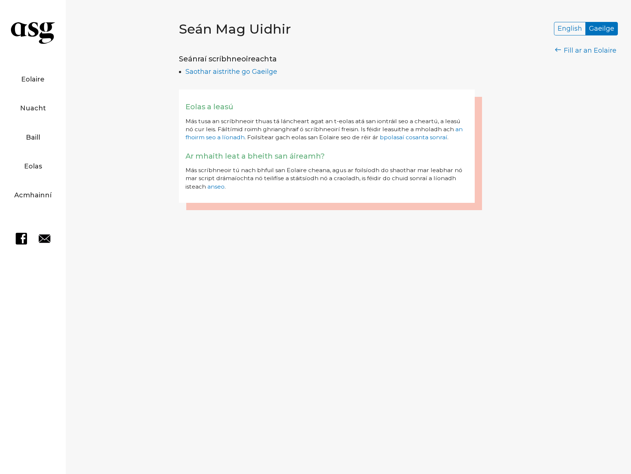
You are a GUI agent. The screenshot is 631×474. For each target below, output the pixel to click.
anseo (216, 186)
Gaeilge (601, 29)
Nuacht (33, 108)
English (570, 29)
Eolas (33, 166)
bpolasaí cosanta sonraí (413, 137)
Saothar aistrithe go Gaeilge (231, 72)
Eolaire (33, 79)
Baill (33, 137)
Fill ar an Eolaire (589, 50)
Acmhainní (32, 195)
